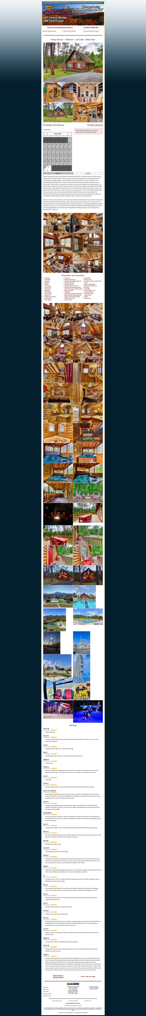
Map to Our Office (46, 991)
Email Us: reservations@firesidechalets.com (60, 27)
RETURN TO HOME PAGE (91, 27)
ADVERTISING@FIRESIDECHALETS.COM (73, 1003)
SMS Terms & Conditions (47, 995)
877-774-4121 (97, 124)
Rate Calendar (45, 987)
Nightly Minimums (46, 989)
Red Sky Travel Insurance (47, 993)
